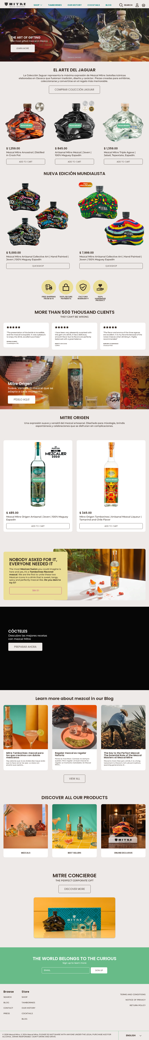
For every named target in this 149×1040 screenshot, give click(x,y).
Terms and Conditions (133, 994)
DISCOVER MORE (74, 889)
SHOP (24, 997)
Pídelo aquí (21, 399)
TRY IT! (35, 590)
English (130, 1035)
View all (74, 778)
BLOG (24, 1019)
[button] (126, 5)
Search (7, 997)
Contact (8, 1008)
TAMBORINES (28, 1002)
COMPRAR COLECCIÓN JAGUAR (74, 89)
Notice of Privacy (136, 1000)
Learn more (22, 48)
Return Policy (138, 1005)
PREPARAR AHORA (25, 647)
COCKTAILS (27, 1013)
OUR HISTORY (28, 1008)
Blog (6, 1002)
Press (6, 1013)
